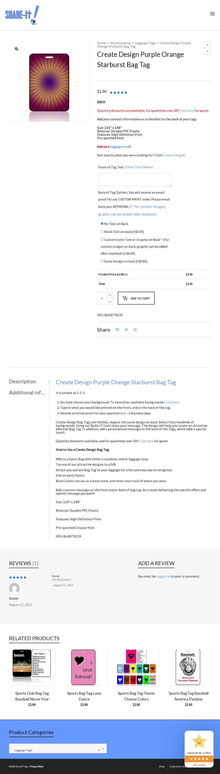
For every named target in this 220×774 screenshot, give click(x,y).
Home (101, 43)
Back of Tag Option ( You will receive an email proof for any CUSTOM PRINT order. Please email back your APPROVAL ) (134, 203)
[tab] (29, 381)
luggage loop (120, 146)
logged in (163, 576)
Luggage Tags (145, 43)
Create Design (173, 155)
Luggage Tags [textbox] (56, 750)
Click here (187, 110)
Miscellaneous (120, 43)
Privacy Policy (36, 766)
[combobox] (58, 748)
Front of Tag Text (125, 166)
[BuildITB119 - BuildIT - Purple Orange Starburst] (16, 49)
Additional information (28, 392)
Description (22, 381)
